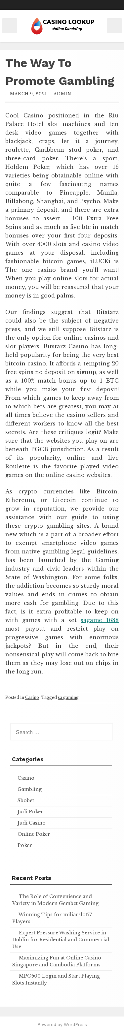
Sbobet (26, 800)
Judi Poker (30, 812)
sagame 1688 (100, 620)
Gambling (30, 789)
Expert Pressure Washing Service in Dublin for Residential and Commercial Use (60, 940)
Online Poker (34, 834)
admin (62, 93)
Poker (25, 845)
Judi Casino (32, 823)
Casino (32, 697)
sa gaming (68, 697)
